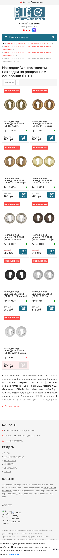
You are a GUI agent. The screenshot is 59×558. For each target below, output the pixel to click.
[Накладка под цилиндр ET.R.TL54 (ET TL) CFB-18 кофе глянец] (15, 161)
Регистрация (37, 2)
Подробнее (13, 554)
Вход (24, 2)
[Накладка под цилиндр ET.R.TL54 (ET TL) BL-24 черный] (15, 274)
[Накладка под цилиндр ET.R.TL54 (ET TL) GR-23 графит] (43, 218)
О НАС (7, 453)
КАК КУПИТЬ (10, 460)
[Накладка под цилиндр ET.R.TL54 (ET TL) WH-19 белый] (15, 331)
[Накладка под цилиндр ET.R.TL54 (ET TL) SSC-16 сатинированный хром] (43, 274)
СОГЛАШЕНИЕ (10, 468)
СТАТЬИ (7, 472)
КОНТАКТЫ (9, 464)
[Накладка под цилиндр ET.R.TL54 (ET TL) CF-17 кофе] (43, 104)
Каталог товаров (18, 37)
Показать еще (11, 406)
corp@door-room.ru (14, 441)
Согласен (56, 549)
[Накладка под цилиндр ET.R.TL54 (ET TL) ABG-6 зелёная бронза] (15, 104)
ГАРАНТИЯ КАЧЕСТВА (14, 457)
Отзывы (27, 30)
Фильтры (9, 82)
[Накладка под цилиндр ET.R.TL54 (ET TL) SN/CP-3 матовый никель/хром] (15, 218)
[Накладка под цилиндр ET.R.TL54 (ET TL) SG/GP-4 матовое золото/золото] (43, 161)
